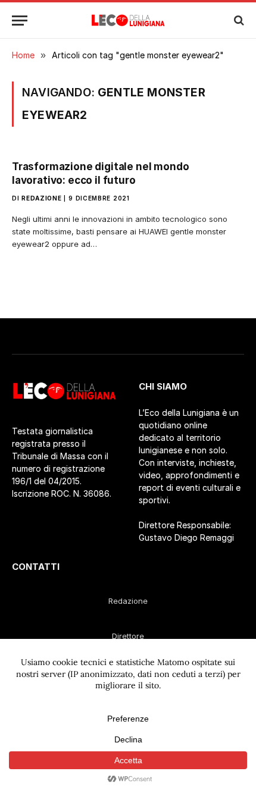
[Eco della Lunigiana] (128, 20)
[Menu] (19, 20)
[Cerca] (238, 20)
